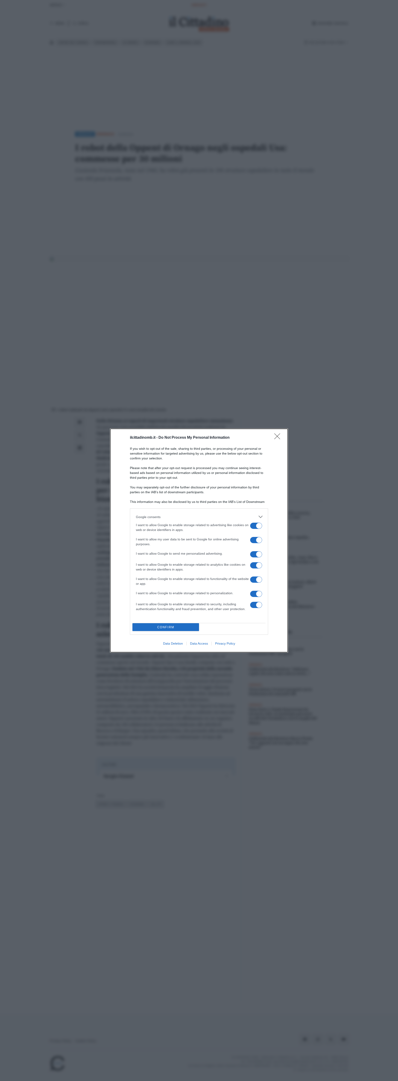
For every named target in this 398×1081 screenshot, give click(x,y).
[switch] (256, 526)
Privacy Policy (225, 643)
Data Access (199, 643)
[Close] (278, 437)
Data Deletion (173, 643)
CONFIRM (165, 627)
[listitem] (199, 516)
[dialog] (199, 540)
